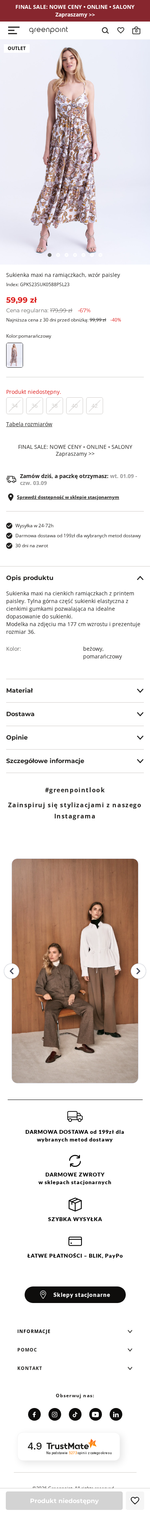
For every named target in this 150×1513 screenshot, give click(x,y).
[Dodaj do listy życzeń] (135, 1500)
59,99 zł (21, 300)
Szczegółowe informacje (45, 761)
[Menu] (14, 30)
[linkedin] (116, 1414)
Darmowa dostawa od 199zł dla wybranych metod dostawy (78, 535)
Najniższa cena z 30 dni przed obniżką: (63, 320)
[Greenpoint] (48, 30)
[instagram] (54, 1414)
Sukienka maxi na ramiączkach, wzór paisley (63, 274)
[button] (75, 1331)
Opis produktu (29, 578)
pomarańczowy (102, 656)
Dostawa (20, 714)
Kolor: (28, 336)
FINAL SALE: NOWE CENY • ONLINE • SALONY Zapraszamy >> (75, 450)
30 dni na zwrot (31, 545)
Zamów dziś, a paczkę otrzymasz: (78, 480)
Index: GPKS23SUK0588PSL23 (38, 284)
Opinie (17, 737)
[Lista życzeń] (120, 30)
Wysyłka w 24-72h (34, 525)
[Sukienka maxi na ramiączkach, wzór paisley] (75, 152)
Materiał (19, 690)
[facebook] (34, 1414)
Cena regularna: (48, 310)
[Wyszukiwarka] (105, 30)
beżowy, (94, 648)
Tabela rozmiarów (29, 424)
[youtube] (95, 1414)
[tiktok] (75, 1414)
